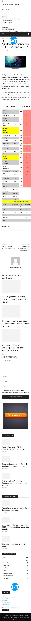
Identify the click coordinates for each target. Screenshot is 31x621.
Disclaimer (4, 600)
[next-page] (3, 354)
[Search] (28, 34)
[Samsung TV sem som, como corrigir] (15, 539)
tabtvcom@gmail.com (13, 607)
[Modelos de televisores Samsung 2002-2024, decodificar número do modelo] (15, 520)
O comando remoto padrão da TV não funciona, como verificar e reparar (15, 323)
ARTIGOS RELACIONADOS (11, 276)
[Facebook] (3, 236)
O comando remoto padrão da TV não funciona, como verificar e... (15, 465)
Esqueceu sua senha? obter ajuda (11, 19)
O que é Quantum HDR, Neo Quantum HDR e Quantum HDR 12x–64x (15, 299)
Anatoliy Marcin (7, 50)
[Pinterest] (11, 236)
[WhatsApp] (15, 236)
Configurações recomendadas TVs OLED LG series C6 (23, 248)
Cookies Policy (6, 602)
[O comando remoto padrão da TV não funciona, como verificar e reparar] (15, 311)
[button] (3, 34)
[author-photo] (15, 265)
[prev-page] (2, 354)
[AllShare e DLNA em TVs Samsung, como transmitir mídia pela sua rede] (15, 335)
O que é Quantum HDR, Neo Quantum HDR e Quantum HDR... (14, 448)
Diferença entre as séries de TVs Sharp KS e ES (8, 248)
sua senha (5, 15)
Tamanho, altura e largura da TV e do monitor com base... (15, 509)
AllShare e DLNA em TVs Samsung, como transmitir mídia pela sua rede (13, 347)
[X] (7, 236)
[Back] (2, 1)
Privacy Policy (6, 604)
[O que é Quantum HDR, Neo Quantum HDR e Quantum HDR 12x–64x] (15, 286)
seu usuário (5, 9)
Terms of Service (6, 598)
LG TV (8, 226)
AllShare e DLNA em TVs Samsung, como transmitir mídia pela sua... (14, 483)
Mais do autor (7, 278)
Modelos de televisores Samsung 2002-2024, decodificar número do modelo (15, 527)
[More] (19, 236)
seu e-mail (5, 27)
